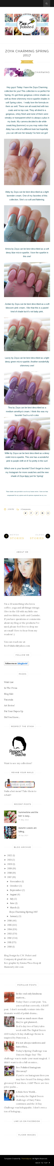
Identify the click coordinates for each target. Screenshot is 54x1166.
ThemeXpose (26, 1158)
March (13, 907)
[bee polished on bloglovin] (16, 664)
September (16, 890)
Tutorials (8, 699)
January (14, 916)
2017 (9, 877)
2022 (9, 855)
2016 (9, 920)
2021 (9, 859)
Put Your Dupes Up (13, 711)
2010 (9, 946)
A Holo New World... (26, 1092)
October (14, 885)
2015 (9, 925)
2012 (9, 938)
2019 (9, 868)
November (15, 881)
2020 (9, 864)
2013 (9, 933)
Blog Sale (9, 694)
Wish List (9, 682)
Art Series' (9, 705)
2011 (9, 942)
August (13, 894)
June (12, 903)
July (12, 898)
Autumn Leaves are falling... (27, 829)
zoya (27, 62)
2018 (9, 872)
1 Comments (26, 509)
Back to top (42, 1163)
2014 (9, 929)
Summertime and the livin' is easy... (28, 814)
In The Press (10, 688)
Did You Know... (12, 717)
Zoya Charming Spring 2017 (23, 911)
